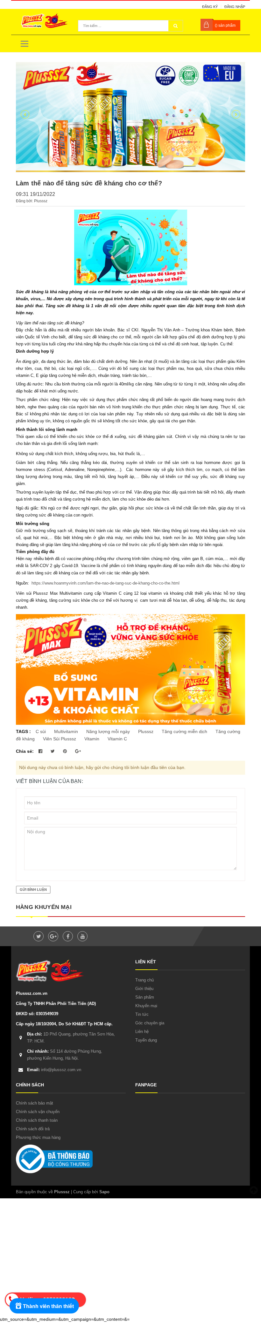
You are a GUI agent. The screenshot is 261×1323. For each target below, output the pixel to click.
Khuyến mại (146, 1005)
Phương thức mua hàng (38, 1137)
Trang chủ (144, 980)
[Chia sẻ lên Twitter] (53, 751)
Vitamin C (117, 738)
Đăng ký (210, 7)
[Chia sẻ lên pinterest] (65, 751)
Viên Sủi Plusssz (59, 738)
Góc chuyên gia (149, 1023)
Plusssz (145, 731)
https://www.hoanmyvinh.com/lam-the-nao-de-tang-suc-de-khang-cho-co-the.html (105, 583)
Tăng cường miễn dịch (184, 731)
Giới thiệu (144, 988)
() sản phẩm (225, 25)
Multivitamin (66, 731)
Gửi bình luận (33, 889)
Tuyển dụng (146, 1040)
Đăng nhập (234, 7)
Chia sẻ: (25, 751)
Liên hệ (142, 1031)
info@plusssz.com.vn (54, 1069)
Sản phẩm (144, 997)
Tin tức (142, 1014)
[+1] (78, 751)
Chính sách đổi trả (33, 1128)
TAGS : (24, 731)
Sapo (104, 1191)
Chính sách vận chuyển (38, 1111)
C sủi (41, 731)
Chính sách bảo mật (34, 1103)
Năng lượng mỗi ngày (108, 731)
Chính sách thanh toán (37, 1120)
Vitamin (91, 738)
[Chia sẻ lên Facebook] (41, 751)
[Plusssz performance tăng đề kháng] (130, 117)
